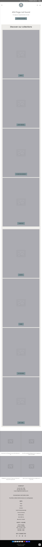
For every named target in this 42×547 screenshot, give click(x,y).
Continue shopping (21, 18)
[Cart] (40, 5)
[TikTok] (25, 536)
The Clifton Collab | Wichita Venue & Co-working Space (21, 498)
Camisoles (21, 223)
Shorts (21, 274)
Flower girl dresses (21, 174)
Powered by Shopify (21, 545)
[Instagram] (19, 536)
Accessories (21, 373)
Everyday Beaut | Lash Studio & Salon (21, 495)
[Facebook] (16, 536)
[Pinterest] (22, 536)
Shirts (21, 75)
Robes (21, 324)
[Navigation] (1, 5)
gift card (21, 422)
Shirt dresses (21, 124)
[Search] (37, 5)
